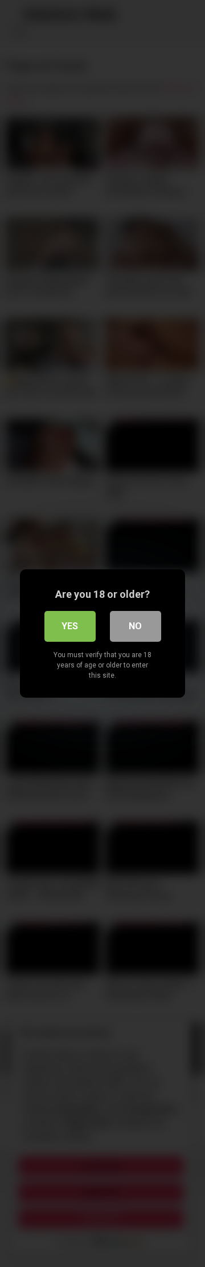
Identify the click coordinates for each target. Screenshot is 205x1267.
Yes (70, 626)
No (135, 626)
